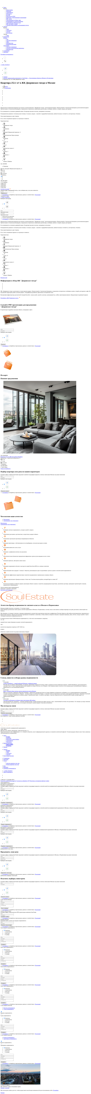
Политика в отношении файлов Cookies (39, 780)
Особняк (7, 934)
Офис (7, 41)
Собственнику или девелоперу (10, 520)
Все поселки (9, 33)
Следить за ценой (5, 189)
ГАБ (7, 39)
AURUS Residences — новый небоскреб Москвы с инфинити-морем (20, 683)
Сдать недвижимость (8, 1009)
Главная (5, 76)
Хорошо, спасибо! (5, 1088)
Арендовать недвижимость (10, 1038)
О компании (6, 50)
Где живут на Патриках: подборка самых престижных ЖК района (19, 700)
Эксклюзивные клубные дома (13, 20)
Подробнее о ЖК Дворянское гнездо (10, 298)
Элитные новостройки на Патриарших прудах (17, 25)
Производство (9, 43)
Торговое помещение (11, 40)
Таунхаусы (8, 30)
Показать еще (4, 277)
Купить (5, 38)
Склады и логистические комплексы (15, 48)
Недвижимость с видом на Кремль (14, 21)
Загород (5, 26)
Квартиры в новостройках (12, 739)
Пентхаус (7, 933)
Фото (6, 86)
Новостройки (9, 10)
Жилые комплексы (8, 743)
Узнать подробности (5, 468)
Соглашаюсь (5, 194)
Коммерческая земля (11, 44)
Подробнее (55, 1090)
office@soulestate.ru (8, 772)
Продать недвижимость (9, 1008)
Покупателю (6, 519)
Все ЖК (8, 15)
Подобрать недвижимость (7, 54)
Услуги (5, 760)
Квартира (7, 930)
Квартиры (8, 11)
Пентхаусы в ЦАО (10, 16)
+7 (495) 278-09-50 (5, 64)
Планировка (8, 88)
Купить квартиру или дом (12, 764)
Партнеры (5, 759)
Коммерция (6, 36)
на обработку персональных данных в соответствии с (21, 194)
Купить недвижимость (8, 1037)
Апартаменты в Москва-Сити (13, 22)
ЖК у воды (9, 18)
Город (4, 7)
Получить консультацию (6, 590)
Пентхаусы (9, 13)
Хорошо (2, 1092)
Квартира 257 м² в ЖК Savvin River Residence (12, 456)
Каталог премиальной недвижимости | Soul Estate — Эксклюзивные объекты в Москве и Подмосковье (28, 78)
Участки (8, 31)
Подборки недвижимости (9, 768)
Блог (4, 765)
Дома (7, 29)
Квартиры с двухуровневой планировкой (16, 17)
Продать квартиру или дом (12, 763)
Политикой (37, 194)
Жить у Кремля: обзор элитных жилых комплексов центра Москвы (19, 691)
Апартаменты (9, 12)
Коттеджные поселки (8, 755)
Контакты (5, 52)
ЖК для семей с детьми (12, 24)
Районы (5, 747)
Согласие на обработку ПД (23, 780)
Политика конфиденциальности (8, 780)
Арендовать (6, 45)
